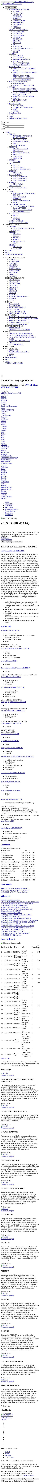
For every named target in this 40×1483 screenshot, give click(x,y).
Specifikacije (9, 504)
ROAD (15, 215)
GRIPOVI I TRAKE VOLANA (23, 228)
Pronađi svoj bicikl (15, 113)
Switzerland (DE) (6, 487)
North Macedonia (6, 463)
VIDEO (15, 111)
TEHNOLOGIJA (15, 67)
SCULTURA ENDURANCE (23, 48)
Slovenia (3, 480)
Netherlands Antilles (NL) (9, 458)
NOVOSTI (8, 250)
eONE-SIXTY (18, 11)
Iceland (3, 430)
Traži (3, 124)
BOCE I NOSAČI (19, 241)
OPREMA (12, 232)
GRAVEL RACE (19, 167)
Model (7, 502)
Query (3, 122)
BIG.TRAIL (17, 43)
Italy (2, 437)
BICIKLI (8, 132)
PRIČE (15, 109)
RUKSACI (17, 234)
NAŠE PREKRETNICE (21, 63)
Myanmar (4, 454)
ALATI (15, 243)
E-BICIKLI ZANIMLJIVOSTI (19, 9)
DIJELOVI (12, 226)
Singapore (4, 476)
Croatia (3, 413)
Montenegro (5, 452)
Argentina (4, 398)
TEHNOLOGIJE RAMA (21, 76)
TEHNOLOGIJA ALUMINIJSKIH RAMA (23, 319)
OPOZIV (16, 98)
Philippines (4, 467)
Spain (3, 483)
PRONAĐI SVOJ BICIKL (18, 188)
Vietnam (3, 498)
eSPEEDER (17, 28)
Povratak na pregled (7, 1075)
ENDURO (16, 195)
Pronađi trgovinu (6, 540)
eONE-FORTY (18, 13)
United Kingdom (6, 496)
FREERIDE (17, 199)
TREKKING (13, 171)
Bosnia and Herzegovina (9, 406)
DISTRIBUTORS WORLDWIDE (24, 89)
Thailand (4, 493)
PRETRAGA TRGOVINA (18, 118)
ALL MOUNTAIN (19, 197)
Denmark (4, 417)
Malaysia (4, 448)
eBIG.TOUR (17, 17)
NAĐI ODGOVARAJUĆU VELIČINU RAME (22, 93)
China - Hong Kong (7, 410)
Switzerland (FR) (6, 489)
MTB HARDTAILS (20, 138)
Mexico (3, 450)
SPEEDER (16, 162)
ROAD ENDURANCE (21, 152)
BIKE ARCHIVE (15, 186)
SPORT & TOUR (19, 145)
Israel (2, 435)
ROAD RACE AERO (20, 149)
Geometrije (8, 505)
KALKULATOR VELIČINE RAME (25, 91)
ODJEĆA (12, 245)
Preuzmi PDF (5, 1058)
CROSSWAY (17, 173)
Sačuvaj (30, 1481)
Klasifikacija (9, 515)
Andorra (3, 397)
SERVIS (12, 87)
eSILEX (16, 26)
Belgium (3, 404)
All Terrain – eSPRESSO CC (22, 210)
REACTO (16, 44)
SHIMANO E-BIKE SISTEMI (23, 78)
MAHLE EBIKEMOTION (22, 80)
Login (11, 117)
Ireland (3, 434)
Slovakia (3, 478)
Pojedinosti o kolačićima (31, 1479)
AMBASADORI (18, 83)
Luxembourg (5, 446)
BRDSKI (12, 134)
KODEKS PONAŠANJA (21, 59)
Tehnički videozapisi (11, 509)
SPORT (15, 202)
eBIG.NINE (17, 15)
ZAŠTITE (16, 230)
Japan (3, 439)
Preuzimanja (9, 507)
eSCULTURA (18, 24)
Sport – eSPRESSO (19, 208)
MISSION (16, 50)
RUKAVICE (17, 247)
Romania (4, 472)
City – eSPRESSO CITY (21, 212)
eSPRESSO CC (18, 22)
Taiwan (3, 491)
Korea (3, 441)
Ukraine (3, 495)
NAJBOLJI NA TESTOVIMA (23, 107)
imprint (7, 1453)
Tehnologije (9, 513)
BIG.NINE (16, 41)
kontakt (7, 1452)
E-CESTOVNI (14, 213)
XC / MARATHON (19, 140)
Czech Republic (6, 415)
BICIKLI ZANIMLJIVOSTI (18, 30)
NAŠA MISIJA (18, 56)
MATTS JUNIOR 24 (20, 178)
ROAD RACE (18, 151)
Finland (3, 422)
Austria (3, 402)
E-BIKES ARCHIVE (16, 221)
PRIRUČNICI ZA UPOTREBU (23, 96)
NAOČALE (17, 249)
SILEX (15, 52)
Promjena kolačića (16, 1479)
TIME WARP (17, 158)
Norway (3, 465)
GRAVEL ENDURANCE (22, 169)
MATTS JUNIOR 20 (20, 180)
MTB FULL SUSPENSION (22, 136)
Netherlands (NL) (6, 456)
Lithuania (4, 445)
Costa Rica (4, 411)
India (2, 432)
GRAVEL (12, 164)
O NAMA (12, 54)
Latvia (3, 443)
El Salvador (4, 419)
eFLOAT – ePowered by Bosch (23, 206)
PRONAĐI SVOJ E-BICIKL (18, 223)
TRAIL (15, 143)
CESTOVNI (13, 147)
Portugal (3, 471)
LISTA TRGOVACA (20, 100)
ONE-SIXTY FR (18, 35)
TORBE (16, 236)
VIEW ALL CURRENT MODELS (12, 551)
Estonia (3, 421)
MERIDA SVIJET (15, 104)
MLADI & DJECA (15, 175)
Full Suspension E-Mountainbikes (24, 193)
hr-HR (7, 359)
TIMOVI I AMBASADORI (18, 81)
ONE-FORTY (18, 37)
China (3, 408)
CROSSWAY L (18, 184)
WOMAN (12, 182)
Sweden (3, 485)
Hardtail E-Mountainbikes (21, 200)
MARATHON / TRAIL (21, 141)
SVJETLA (16, 237)
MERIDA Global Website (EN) (11, 393)
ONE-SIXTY (17, 33)
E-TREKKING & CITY (17, 204)
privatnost (8, 1455)
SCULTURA (17, 46)
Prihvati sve (5, 1479)
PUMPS (16, 239)
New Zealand (5, 461)
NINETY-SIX (17, 39)
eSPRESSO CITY (19, 20)
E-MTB (11, 191)
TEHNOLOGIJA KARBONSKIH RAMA (23, 317)
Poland (3, 469)
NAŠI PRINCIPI (18, 57)
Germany (4, 426)
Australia (4, 400)
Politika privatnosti (28, 1475)
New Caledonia (6, 459)
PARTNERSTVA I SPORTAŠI (23, 85)
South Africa (5, 482)
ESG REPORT (18, 61)
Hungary (4, 428)
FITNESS (12, 160)
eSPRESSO (17, 19)
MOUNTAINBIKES (20, 176)
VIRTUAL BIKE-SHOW (21, 65)
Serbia (3, 474)
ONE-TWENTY (18, 32)
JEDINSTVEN (18, 105)
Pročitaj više (5, 538)
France (3, 424)
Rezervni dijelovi (10, 511)
